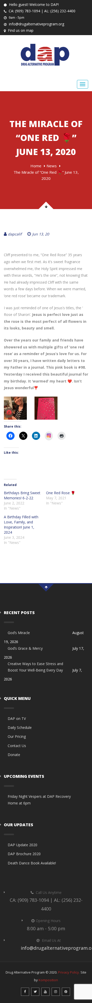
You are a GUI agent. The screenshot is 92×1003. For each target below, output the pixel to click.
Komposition (48, 980)
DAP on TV (17, 718)
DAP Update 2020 (22, 844)
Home (35, 165)
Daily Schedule (20, 727)
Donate (14, 754)
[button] (15, 408)
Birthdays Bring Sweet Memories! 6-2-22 (22, 495)
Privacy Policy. (69, 972)
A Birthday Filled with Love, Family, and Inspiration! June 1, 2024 (21, 524)
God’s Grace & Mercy (25, 648)
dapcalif (15, 234)
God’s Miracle (19, 632)
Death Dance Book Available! (32, 863)
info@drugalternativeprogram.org (36, 24)
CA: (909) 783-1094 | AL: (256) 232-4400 (41, 10)
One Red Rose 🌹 (60, 492)
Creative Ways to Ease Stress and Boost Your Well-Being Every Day (35, 667)
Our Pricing (17, 736)
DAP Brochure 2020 (24, 853)
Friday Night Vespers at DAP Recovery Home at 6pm (39, 799)
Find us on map (20, 30)
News (52, 165)
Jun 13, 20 (40, 234)
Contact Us (17, 745)
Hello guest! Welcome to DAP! (33, 4)
